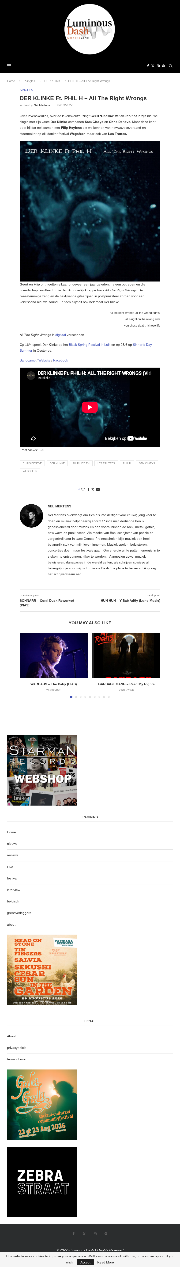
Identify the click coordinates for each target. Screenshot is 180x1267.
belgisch (13, 901)
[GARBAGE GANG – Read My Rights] (126, 655)
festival (12, 878)
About (11, 1036)
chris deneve (32, 463)
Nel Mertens (42, 105)
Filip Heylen (81, 463)
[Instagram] (158, 66)
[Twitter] (152, 66)
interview (13, 890)
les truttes (106, 463)
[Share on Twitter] (92, 489)
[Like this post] (83, 489)
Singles (30, 81)
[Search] (170, 66)
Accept (85, 1262)
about (11, 924)
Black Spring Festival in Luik (89, 344)
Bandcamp (28, 360)
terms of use (16, 1059)
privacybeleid (16, 1048)
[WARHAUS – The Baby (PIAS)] (54, 655)
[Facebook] (148, 66)
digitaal (61, 335)
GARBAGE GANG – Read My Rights (126, 684)
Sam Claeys (147, 463)
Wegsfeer (30, 471)
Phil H (127, 463)
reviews (12, 855)
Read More (105, 1262)
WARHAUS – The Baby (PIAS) (53, 684)
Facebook (60, 360)
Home (11, 81)
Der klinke (57, 463)
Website (44, 360)
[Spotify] (163, 66)
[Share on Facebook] (88, 489)
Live (10, 867)
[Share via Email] (98, 489)
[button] (26, 665)
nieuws (12, 843)
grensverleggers (19, 913)
